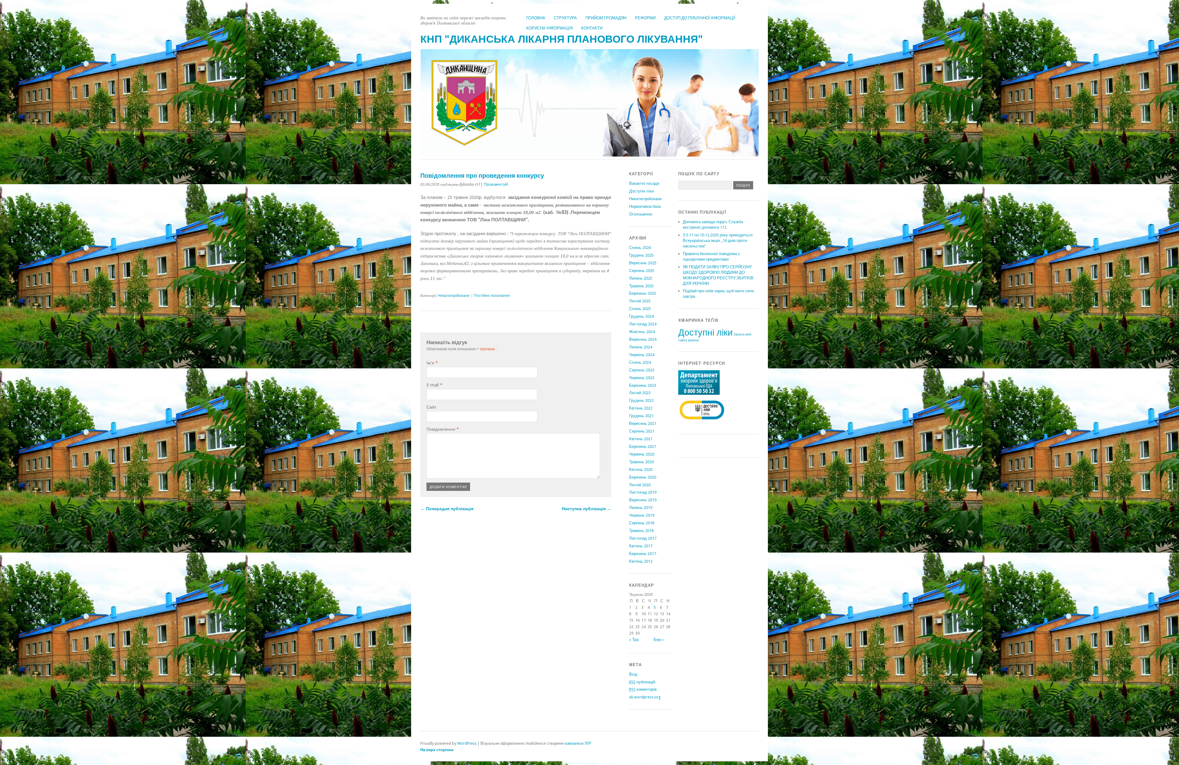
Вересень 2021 (642, 423)
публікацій (642, 682)
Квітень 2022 (640, 408)
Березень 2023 (642, 385)
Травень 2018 (641, 530)
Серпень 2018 (641, 523)
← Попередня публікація (446, 508)
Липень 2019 (640, 507)
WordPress (467, 743)
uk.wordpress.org (644, 697)
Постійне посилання (492, 295)
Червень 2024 (641, 354)
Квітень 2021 (640, 439)
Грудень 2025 (641, 255)
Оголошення (640, 214)
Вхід (633, 674)
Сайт (431, 407)
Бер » (658, 639)
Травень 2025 (641, 286)
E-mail (434, 384)
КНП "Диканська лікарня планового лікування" (561, 39)
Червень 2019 (641, 515)
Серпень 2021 (641, 431)
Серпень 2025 (641, 270)
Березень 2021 (642, 446)
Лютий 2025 (640, 301)
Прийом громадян (606, 18)
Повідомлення (442, 429)
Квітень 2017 (640, 546)
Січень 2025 (640, 308)
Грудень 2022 (641, 400)
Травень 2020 (641, 462)
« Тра (634, 639)
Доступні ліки (641, 191)
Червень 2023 (641, 377)
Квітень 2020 (640, 469)
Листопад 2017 (642, 538)
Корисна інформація (549, 28)
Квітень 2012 (640, 561)
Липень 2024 (640, 347)
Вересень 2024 (642, 339)
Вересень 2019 (642, 500)
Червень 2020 (641, 454)
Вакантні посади (644, 183)
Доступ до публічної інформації (699, 18)
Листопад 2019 (642, 492)
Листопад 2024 (642, 324)
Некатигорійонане (454, 295)
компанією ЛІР (577, 743)
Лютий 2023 (640, 392)
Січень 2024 (640, 362)
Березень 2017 (642, 553)
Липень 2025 (640, 278)
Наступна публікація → (586, 508)
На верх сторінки (436, 750)
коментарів (643, 689)
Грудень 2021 (641, 416)
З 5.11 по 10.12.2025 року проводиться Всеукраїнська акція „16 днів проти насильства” (718, 240)
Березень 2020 (642, 477)
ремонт (693, 340)
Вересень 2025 (642, 263)
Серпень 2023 (641, 370)
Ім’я (432, 362)
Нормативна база (645, 206)
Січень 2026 (640, 247)
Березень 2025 (642, 293)
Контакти (591, 28)
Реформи (645, 18)
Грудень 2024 (641, 316)
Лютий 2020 (640, 485)
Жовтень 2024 (642, 331)
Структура (565, 18)
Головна (535, 18)
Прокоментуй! (496, 184)
